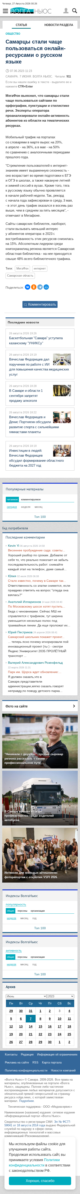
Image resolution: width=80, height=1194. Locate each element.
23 (50, 1034)
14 (30, 1026)
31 (30, 1010)
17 (59, 1026)
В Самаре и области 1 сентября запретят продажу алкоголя (26, 395)
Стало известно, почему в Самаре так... (37, 580)
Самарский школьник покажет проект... (36, 637)
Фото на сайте (17, 706)
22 (40, 1034)
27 (21, 1042)
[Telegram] (40, 287)
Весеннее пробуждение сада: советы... (36, 550)
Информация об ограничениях (57, 1054)
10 (59, 1018)
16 (50, 1026)
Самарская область (20, 275)
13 (21, 1026)
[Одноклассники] (33, 287)
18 (69, 1026)
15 (40, 1026)
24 (59, 1034)
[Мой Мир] (46, 287)
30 (21, 1010)
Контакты (11, 1054)
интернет (40, 268)
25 (69, 1034)
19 (11, 1034)
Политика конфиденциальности (26, 1070)
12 (11, 1026)
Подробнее (26, 1101)
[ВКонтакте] (27, 287)
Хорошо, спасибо (40, 1181)
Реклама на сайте (17, 1062)
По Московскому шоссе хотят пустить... (36, 606)
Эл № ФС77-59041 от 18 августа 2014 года (37, 1123)
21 (30, 1034)
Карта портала (52, 1062)
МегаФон (22, 268)
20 (21, 1034)
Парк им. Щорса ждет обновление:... (34, 672)
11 (69, 1018)
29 (11, 1010)
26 (11, 1042)
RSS (35, 1062)
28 (30, 1042)
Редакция (27, 1054)
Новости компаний (63, 1070)
